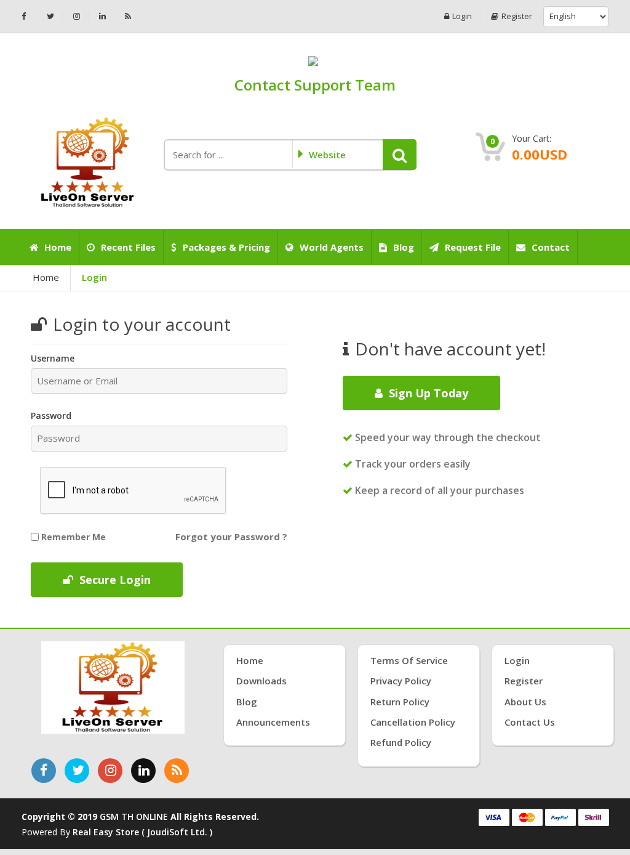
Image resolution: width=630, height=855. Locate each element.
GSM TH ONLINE (134, 816)
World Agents (332, 247)
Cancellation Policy (412, 722)
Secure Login (115, 579)
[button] (400, 154)
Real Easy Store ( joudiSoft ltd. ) (142, 832)
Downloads (261, 681)
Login (462, 16)
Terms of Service (409, 660)
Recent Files (128, 247)
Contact (551, 247)
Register (516, 16)
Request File (473, 247)
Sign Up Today (428, 393)
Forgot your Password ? (231, 536)
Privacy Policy (400, 681)
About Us (525, 701)
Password (51, 415)
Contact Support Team (315, 85)
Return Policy (399, 701)
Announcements (273, 722)
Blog (403, 247)
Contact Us (529, 722)
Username (52, 358)
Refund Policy (400, 742)
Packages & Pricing (226, 247)
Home (57, 247)
